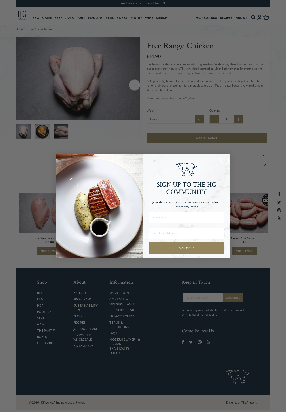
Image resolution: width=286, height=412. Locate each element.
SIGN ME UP (186, 248)
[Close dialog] (224, 160)
